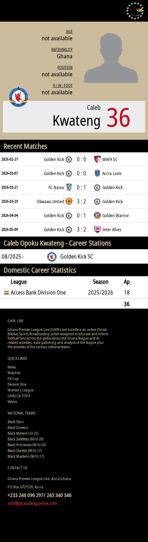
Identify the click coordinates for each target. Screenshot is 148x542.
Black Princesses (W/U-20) (27, 444)
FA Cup (13, 378)
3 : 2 (81, 201)
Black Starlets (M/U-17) (25, 450)
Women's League (21, 390)
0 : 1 (81, 187)
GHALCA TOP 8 (19, 395)
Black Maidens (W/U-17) (26, 456)
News (12, 366)
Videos (12, 401)
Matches (14, 372)
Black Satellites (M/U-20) (25, 439)
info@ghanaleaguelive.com (32, 503)
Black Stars (16, 421)
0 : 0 (81, 159)
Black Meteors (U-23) (23, 433)
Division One (17, 384)
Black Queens (18, 427)
